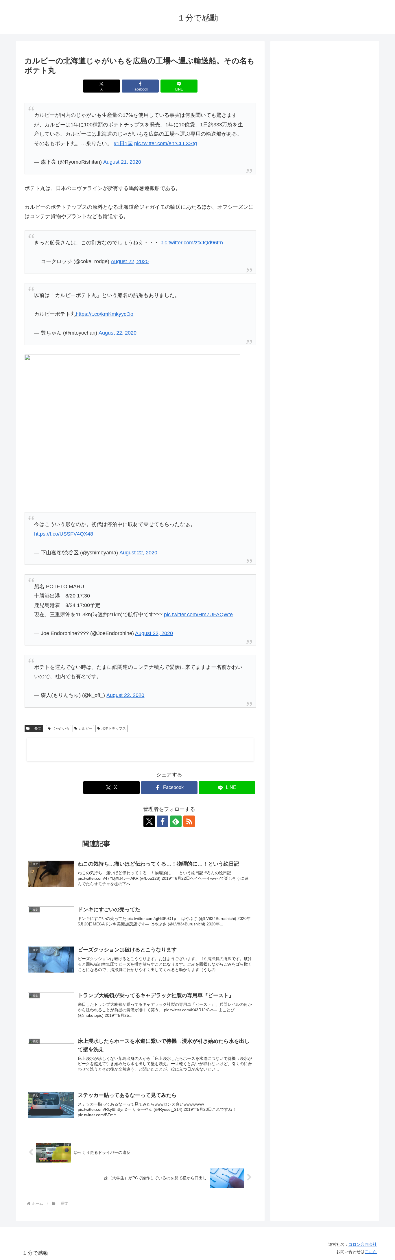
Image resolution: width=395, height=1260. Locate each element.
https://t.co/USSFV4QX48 (63, 534)
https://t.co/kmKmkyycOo (104, 314)
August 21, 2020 (122, 162)
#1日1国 (123, 143)
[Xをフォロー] (149, 821)
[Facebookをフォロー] (162, 821)
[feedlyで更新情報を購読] (176, 821)
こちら (371, 1251)
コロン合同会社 (362, 1244)
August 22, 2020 (130, 261)
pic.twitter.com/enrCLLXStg (165, 143)
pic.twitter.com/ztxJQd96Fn (191, 243)
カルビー (85, 728)
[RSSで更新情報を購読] (189, 821)
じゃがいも (60, 728)
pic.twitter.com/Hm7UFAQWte (198, 614)
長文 (36, 728)
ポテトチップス (113, 728)
